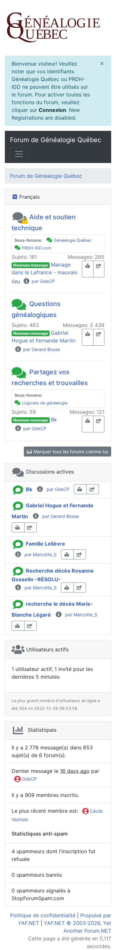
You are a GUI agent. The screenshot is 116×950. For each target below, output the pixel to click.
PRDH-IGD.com (36, 248)
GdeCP (29, 779)
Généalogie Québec (73, 240)
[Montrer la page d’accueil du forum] (58, 28)
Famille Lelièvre (45, 543)
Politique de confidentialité (42, 915)
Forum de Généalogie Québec (55, 140)
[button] (20, 217)
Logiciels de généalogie (44, 403)
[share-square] (99, 269)
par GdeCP (42, 281)
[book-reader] (87, 269)
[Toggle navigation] (19, 154)
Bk (54, 419)
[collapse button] (15, 197)
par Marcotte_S (39, 554)
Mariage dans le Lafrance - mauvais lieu (44, 273)
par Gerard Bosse (41, 349)
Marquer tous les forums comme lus (70, 451)
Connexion (52, 110)
